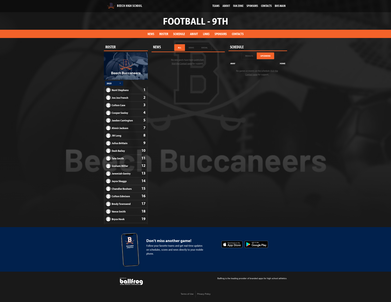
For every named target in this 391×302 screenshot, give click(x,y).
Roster (163, 34)
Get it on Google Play (256, 244)
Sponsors (221, 34)
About (194, 34)
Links (206, 34)
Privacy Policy (203, 294)
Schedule (179, 34)
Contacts (238, 34)
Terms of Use (187, 294)
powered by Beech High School (131, 281)
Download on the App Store (232, 244)
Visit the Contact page (182, 63)
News (151, 34)
